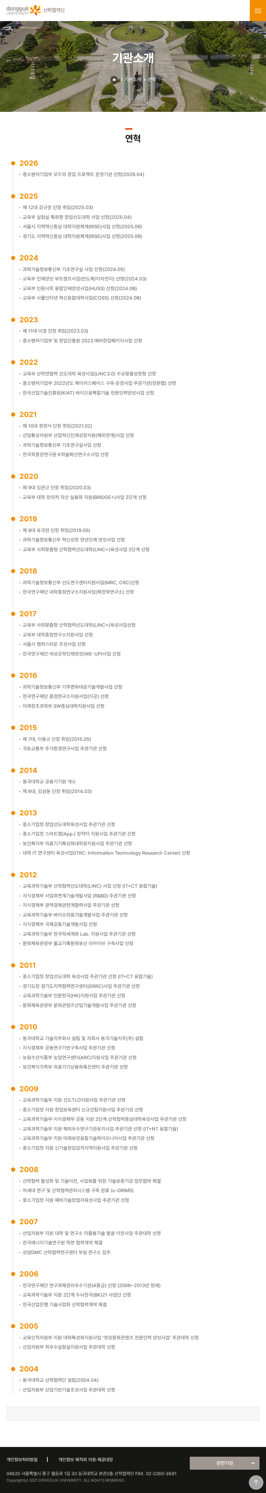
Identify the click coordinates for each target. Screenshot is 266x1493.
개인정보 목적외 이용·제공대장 (85, 1459)
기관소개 (132, 79)
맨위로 (256, 1482)
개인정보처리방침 (22, 1459)
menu (258, 11)
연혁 (152, 79)
